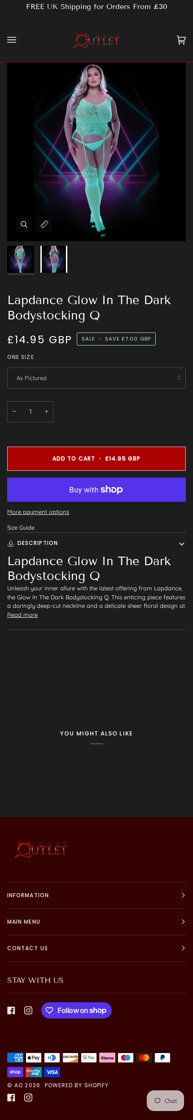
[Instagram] (28, 1010)
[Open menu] (20, 40)
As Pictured (32, 377)
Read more (22, 614)
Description (38, 543)
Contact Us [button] (27, 948)
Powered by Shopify (77, 1085)
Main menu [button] (23, 921)
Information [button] (28, 895)
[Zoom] (24, 224)
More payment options (38, 511)
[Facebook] (11, 1010)
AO (18, 1085)
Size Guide (21, 527)
